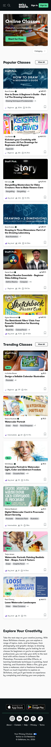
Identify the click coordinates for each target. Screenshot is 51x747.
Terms (42, 725)
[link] (25, 89)
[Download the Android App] (36, 707)
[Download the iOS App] (15, 707)
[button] (4, 5)
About (9, 725)
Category (38, 51)
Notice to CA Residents (25, 737)
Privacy (33, 725)
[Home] (24, 5)
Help (26, 725)
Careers (17, 725)
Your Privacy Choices (23, 734)
